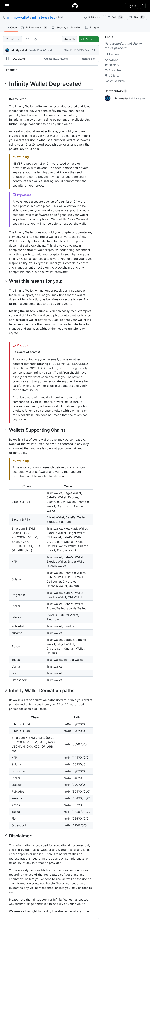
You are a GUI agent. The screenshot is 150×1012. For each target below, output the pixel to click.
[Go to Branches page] (27, 39)
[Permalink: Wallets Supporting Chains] (6, 430)
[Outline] (94, 70)
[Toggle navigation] (7, 5)
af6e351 (68, 50)
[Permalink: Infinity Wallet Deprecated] (6, 83)
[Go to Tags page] (35, 39)
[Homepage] (75, 6)
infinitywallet (18, 17)
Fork (117, 17)
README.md (18, 58)
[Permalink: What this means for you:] (6, 281)
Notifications (94, 17)
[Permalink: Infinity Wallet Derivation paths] (6, 690)
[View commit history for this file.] (93, 50)
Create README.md (40, 50)
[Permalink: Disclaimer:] (6, 835)
